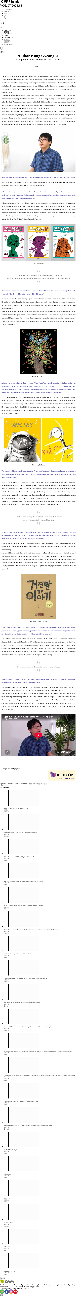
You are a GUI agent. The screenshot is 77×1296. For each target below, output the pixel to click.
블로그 (41, 784)
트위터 (36, 784)
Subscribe (3, 1278)
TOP (1, 1295)
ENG (5, 13)
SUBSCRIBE (8, 10)
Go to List (3, 786)
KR (5, 19)
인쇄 (45, 784)
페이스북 (31, 784)
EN (5, 17)
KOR (6, 15)
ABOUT (7, 11)
